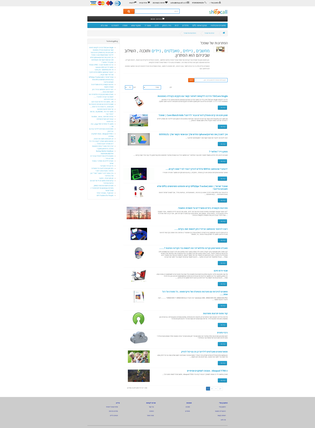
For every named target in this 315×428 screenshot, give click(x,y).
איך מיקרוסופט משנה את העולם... (103, 139)
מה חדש (223, 420)
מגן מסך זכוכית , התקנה (106, 178)
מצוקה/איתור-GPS (199, 25)
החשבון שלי (222, 407)
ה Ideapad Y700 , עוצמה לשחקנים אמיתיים (207, 370)
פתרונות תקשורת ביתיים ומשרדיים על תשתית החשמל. (203, 208)
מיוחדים (187, 411)
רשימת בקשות (222, 415)
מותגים (188, 407)
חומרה (124, 25)
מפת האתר (150, 415)
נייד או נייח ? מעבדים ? (106, 166)
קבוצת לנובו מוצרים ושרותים (105, 119)
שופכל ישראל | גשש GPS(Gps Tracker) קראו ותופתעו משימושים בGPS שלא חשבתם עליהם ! (101, 79)
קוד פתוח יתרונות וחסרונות (105, 109)
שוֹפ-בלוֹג (104, 25)
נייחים (188, 51)
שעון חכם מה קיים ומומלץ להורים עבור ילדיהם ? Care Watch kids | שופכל (193, 115)
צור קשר (151, 407)
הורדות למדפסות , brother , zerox (102, 117)
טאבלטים (171, 51)
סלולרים (185, 25)
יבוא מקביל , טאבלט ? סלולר (105, 193)
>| (220, 389)
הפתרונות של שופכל (190, 33)
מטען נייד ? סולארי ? (107, 62)
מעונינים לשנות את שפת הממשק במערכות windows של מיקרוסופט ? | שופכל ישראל (101, 188)
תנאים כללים (114, 415)
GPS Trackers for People (105, 195)
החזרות (151, 411)
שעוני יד (147, 25)
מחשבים (203, 51)
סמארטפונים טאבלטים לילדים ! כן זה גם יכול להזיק (204, 351)
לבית (177, 25)
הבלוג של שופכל (209, 33)
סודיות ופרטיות (113, 411)
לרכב (157, 25)
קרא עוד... (222, 108)
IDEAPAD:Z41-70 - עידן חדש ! (104, 70)
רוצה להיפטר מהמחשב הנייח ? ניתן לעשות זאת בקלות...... (201, 229)
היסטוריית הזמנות (220, 411)
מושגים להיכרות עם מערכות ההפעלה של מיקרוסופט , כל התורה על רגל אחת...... (195, 293)
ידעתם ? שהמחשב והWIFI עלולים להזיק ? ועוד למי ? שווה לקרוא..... (197, 169)
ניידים (156, 51)
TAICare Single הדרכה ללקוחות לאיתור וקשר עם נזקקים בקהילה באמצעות (193, 96)
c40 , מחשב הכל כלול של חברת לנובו (102, 102)
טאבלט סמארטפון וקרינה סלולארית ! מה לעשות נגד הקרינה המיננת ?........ (193, 248)
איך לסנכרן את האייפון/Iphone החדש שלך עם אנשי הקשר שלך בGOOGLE (193, 134)
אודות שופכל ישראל (112, 407)
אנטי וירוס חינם (108, 99)
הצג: (134, 87)
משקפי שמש (136, 25)
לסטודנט (115, 25)
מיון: (170, 87)
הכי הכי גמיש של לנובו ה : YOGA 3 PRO (101, 65)
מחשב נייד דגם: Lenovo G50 (104, 67)
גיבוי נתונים (110, 121)
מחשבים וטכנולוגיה (218, 25)
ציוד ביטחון (166, 25)
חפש (191, 80)
